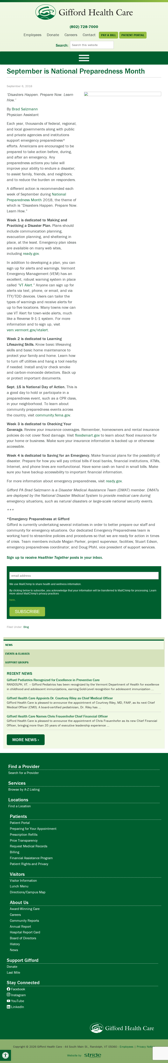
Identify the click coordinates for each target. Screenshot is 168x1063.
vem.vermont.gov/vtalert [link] (27, 329)
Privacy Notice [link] (146, 1047)
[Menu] (84, 58)
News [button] (9, 645)
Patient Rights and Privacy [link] (29, 864)
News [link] (14, 950)
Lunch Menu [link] (19, 886)
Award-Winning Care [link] (25, 908)
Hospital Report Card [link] (25, 932)
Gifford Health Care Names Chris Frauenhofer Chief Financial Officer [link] (57, 716)
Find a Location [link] (19, 806)
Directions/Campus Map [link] (28, 892)
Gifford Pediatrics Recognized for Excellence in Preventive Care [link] (53, 680)
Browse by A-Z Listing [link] (24, 789)
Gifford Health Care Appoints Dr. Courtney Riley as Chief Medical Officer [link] (60, 698)
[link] (5, 1055)
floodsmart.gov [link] (87, 435)
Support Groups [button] (17, 662)
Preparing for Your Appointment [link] (33, 828)
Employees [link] (126, 1047)
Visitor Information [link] (23, 880)
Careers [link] (15, 914)
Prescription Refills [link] (23, 834)
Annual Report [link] (20, 926)
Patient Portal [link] (20, 822)
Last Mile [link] (13, 972)
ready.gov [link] (31, 253)
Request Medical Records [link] (28, 846)
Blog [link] (26, 627)
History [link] (15, 944)
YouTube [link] (17, 1001)
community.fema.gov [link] (52, 415)
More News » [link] (25, 739)
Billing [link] (14, 852)
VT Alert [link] (25, 284)
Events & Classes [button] (17, 654)
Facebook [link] (17, 989)
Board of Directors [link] (23, 938)
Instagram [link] (18, 995)
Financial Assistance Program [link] (31, 858)
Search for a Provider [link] (23, 772)
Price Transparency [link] (24, 840)
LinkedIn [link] (17, 1007)
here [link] (12, 599)
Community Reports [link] (24, 920)
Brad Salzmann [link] (25, 108)
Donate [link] (12, 966)
